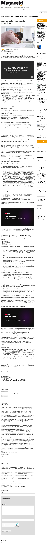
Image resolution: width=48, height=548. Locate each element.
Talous (25, 16)
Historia (21, 16)
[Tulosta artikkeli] (1, 376)
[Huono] (1, 49)
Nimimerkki (4, 517)
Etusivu (2, 16)
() (4, 454)
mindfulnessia (10, 276)
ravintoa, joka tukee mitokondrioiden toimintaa (17, 274)
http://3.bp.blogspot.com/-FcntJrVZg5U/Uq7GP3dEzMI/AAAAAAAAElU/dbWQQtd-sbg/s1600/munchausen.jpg (13, 486)
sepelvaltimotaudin (5, 118)
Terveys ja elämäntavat (11, 379)
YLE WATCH (39, 53)
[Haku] (45, 12)
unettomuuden (25, 117)
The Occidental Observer (41, 164)
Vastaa (2, 397)
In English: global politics (33, 16)
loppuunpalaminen (13, 380)
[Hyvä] (3, 49)
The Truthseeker (39, 205)
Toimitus (3, 50)
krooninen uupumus (23, 124)
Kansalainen (39, 65)
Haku (2, 542)
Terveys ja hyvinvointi (14, 16)
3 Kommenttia (11, 51)
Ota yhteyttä (3, 540)
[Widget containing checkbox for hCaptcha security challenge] (10, 525)
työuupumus (23, 380)
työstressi (5, 279)
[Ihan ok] (2, 49)
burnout (7, 380)
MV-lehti (38, 28)
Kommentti (4, 504)
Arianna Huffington (5, 337)
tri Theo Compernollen (11, 200)
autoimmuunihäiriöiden (5, 119)
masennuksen (15, 119)
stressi (19, 380)
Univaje (5, 298)
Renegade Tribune (40, 151)
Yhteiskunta (7, 16)
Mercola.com (6, 371)
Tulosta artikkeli (5, 376)
